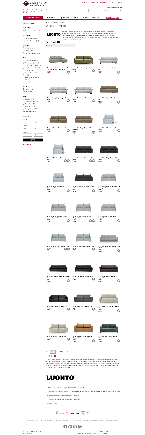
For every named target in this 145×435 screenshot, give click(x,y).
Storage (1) (28, 82)
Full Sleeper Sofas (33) (32, 63)
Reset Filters (27, 144)
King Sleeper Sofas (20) (32, 68)
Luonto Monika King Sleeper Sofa (57, 306)
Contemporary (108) (31, 101)
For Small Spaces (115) (32, 53)
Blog (40, 420)
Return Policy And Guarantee (90, 420)
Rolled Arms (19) (30, 106)
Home (47, 22)
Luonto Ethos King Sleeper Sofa (82, 158)
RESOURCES (96, 18)
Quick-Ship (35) (30, 48)
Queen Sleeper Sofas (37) (33, 65)
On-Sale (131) (29, 50)
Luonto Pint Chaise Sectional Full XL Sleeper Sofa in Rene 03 (57, 68)
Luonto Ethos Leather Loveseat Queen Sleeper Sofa (57, 217)
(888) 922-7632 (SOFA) (34, 10)
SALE (76, 18)
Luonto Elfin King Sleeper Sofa (56, 128)
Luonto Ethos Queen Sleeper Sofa (58, 246)
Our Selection (114, 420)
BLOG (85, 18)
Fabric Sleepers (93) (31, 38)
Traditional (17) (30, 99)
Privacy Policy (66, 420)
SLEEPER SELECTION (33, 18)
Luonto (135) (29, 89)
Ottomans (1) (29, 70)
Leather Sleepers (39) (32, 41)
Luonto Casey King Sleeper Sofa (57, 98)
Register (83, 2)
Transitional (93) (30, 104)
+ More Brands (27, 91)
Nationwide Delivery (114, 7)
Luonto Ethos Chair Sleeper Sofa (108, 128)
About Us (45, 420)
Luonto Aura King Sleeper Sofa (82, 68)
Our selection (54, 22)
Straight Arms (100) (31, 109)
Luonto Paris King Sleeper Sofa (82, 306)
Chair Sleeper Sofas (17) (33, 60)
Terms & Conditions (76, 420)
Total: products (62, 352)
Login (87, 2)
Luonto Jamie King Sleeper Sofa (82, 276)
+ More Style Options (29, 111)
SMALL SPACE (50, 18)
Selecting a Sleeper (104, 420)
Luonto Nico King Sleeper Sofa (56, 336)
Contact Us (94, 2)
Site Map (58, 420)
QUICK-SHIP (65, 18)
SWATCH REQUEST (112, 18)
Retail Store (103, 2)
